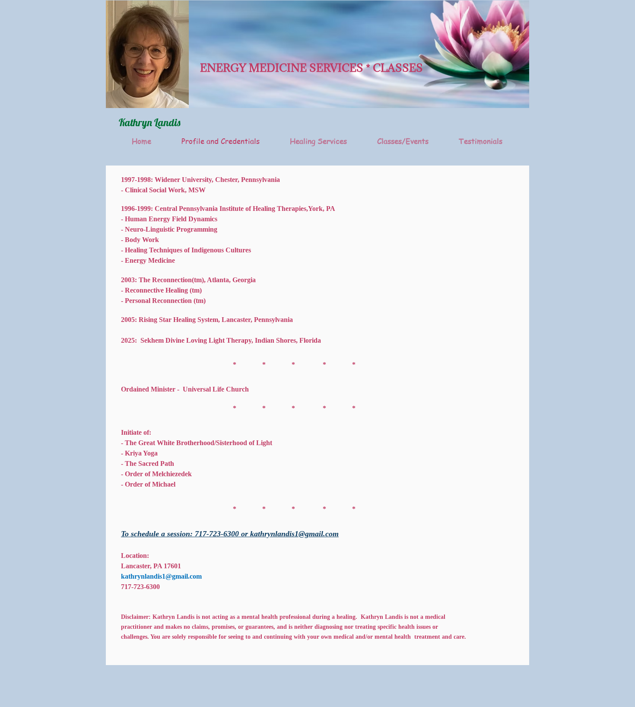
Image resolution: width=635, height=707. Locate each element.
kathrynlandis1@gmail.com (294, 533)
